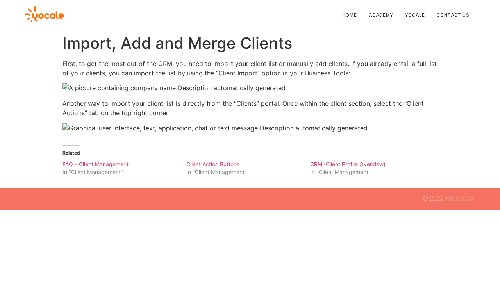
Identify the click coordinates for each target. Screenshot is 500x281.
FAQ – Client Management (95, 164)
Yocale (415, 15)
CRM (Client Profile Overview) (348, 164)
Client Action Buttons (212, 164)
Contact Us (453, 15)
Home (349, 15)
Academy (381, 15)
